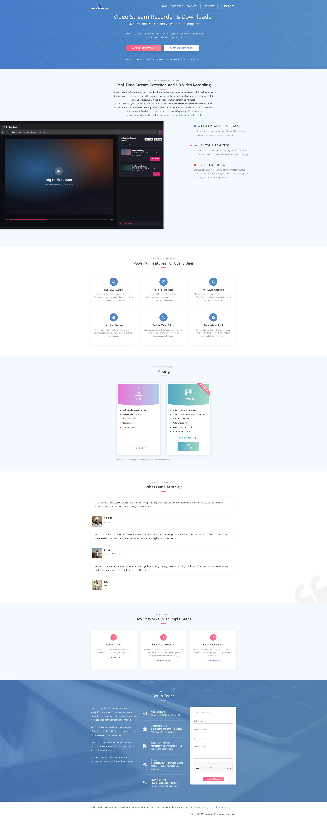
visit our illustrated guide (190, 115)
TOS (213, 807)
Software (177, 6)
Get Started (188, 446)
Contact (192, 6)
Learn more (112, 658)
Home (164, 6)
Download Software (145, 48)
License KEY (209, 6)
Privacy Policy (201, 807)
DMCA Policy (162, 764)
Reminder (229, 6)
